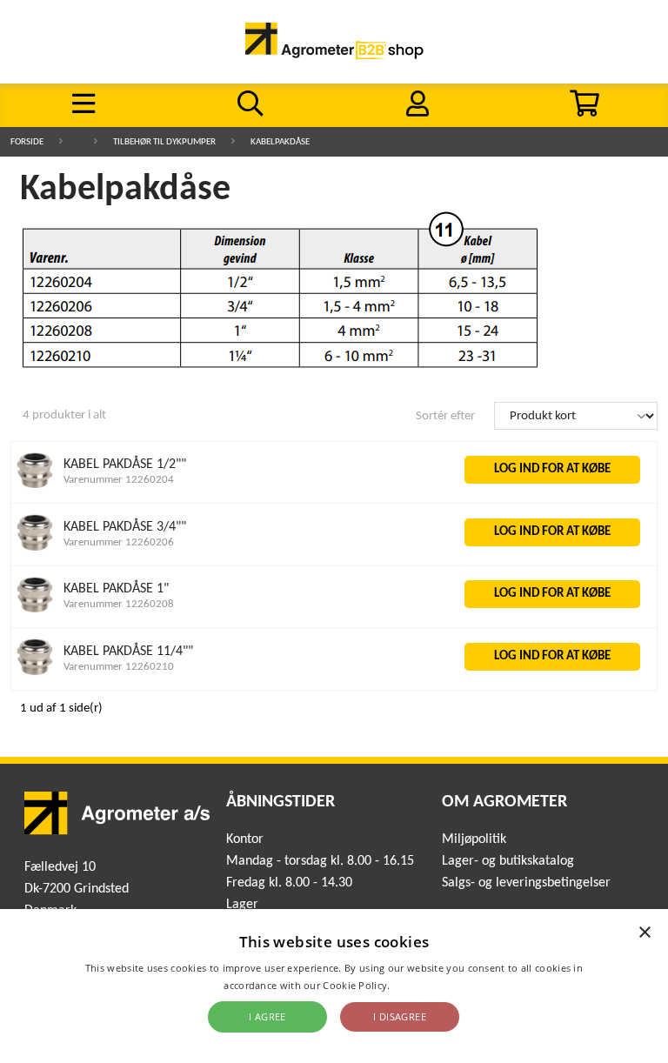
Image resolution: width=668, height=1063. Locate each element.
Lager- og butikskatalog (508, 861)
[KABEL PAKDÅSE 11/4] (35, 672)
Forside (26, 142)
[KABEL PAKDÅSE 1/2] (35, 485)
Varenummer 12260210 (118, 666)
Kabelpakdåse (280, 142)
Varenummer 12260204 (118, 479)
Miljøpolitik (474, 839)
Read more (418, 985)
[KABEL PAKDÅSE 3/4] (35, 547)
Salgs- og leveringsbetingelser (526, 883)
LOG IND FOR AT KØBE (552, 469)
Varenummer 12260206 (118, 542)
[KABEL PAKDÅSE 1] (35, 609)
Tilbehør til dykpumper (164, 142)
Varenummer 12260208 (118, 604)
